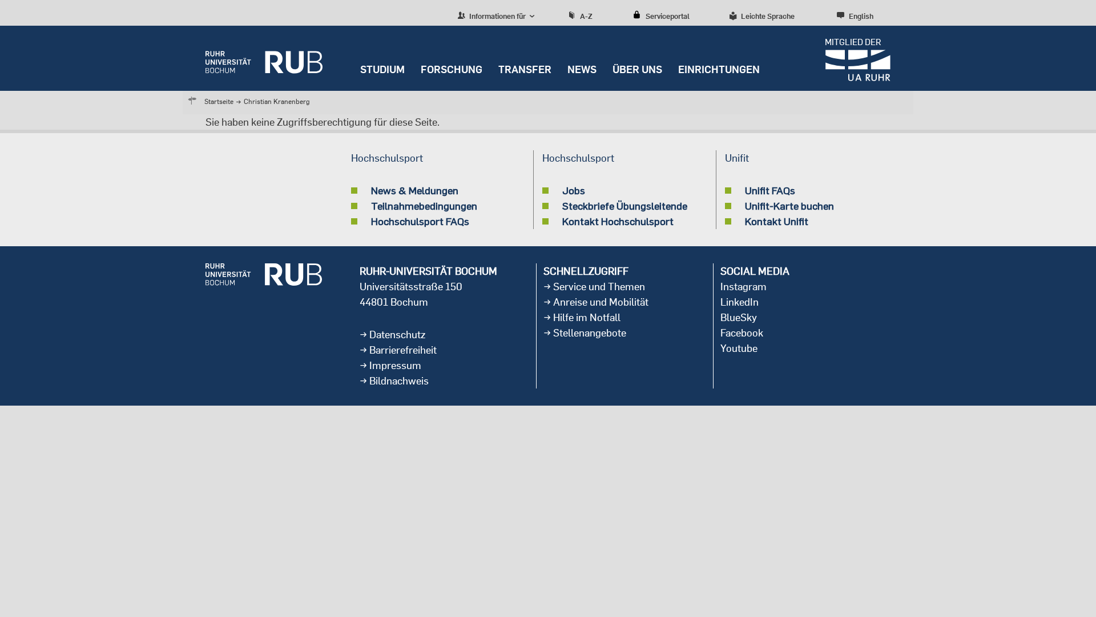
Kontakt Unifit (776, 221)
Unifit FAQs (770, 190)
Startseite (218, 101)
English (861, 16)
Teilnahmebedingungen (424, 205)
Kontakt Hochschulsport (618, 221)
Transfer (524, 69)
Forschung (451, 69)
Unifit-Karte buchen (789, 205)
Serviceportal (668, 16)
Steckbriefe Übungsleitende (624, 205)
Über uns (637, 69)
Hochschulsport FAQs (420, 221)
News (582, 69)
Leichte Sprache (768, 16)
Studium (382, 69)
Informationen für (497, 16)
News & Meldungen (414, 190)
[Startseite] (264, 58)
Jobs (573, 190)
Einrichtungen (719, 69)
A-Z (586, 16)
